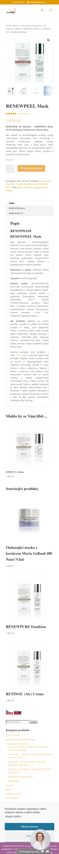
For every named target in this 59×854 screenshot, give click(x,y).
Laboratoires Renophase (31, 25)
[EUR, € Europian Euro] (17, 712)
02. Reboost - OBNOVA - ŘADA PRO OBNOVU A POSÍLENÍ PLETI (28, 28)
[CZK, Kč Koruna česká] (9, 712)
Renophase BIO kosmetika (20, 776)
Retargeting (13, 781)
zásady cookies (13, 816)
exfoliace (27, 187)
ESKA (18, 355)
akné (20, 187)
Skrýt (50, 852)
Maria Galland (12, 797)
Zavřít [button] (29, 836)
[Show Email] (47, 852)
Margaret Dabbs (13, 793)
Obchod (16, 25)
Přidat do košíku (31, 168)
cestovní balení (13, 735)
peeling (36, 187)
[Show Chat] (42, 852)
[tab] (29, 203)
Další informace (17, 208)
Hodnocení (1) (16, 213)
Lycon (8, 789)
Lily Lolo (10, 785)
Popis (11, 203)
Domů (8, 25)
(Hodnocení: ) (24, 113)
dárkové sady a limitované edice (21, 739)
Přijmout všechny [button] (29, 826)
